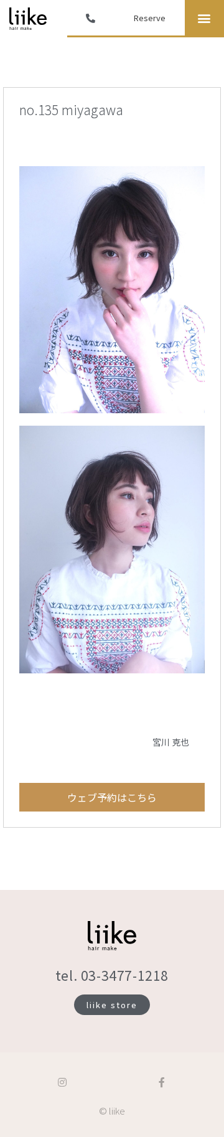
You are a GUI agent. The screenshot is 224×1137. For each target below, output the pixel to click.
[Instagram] (62, 1082)
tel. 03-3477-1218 (112, 975)
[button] (204, 17)
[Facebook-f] (162, 1082)
